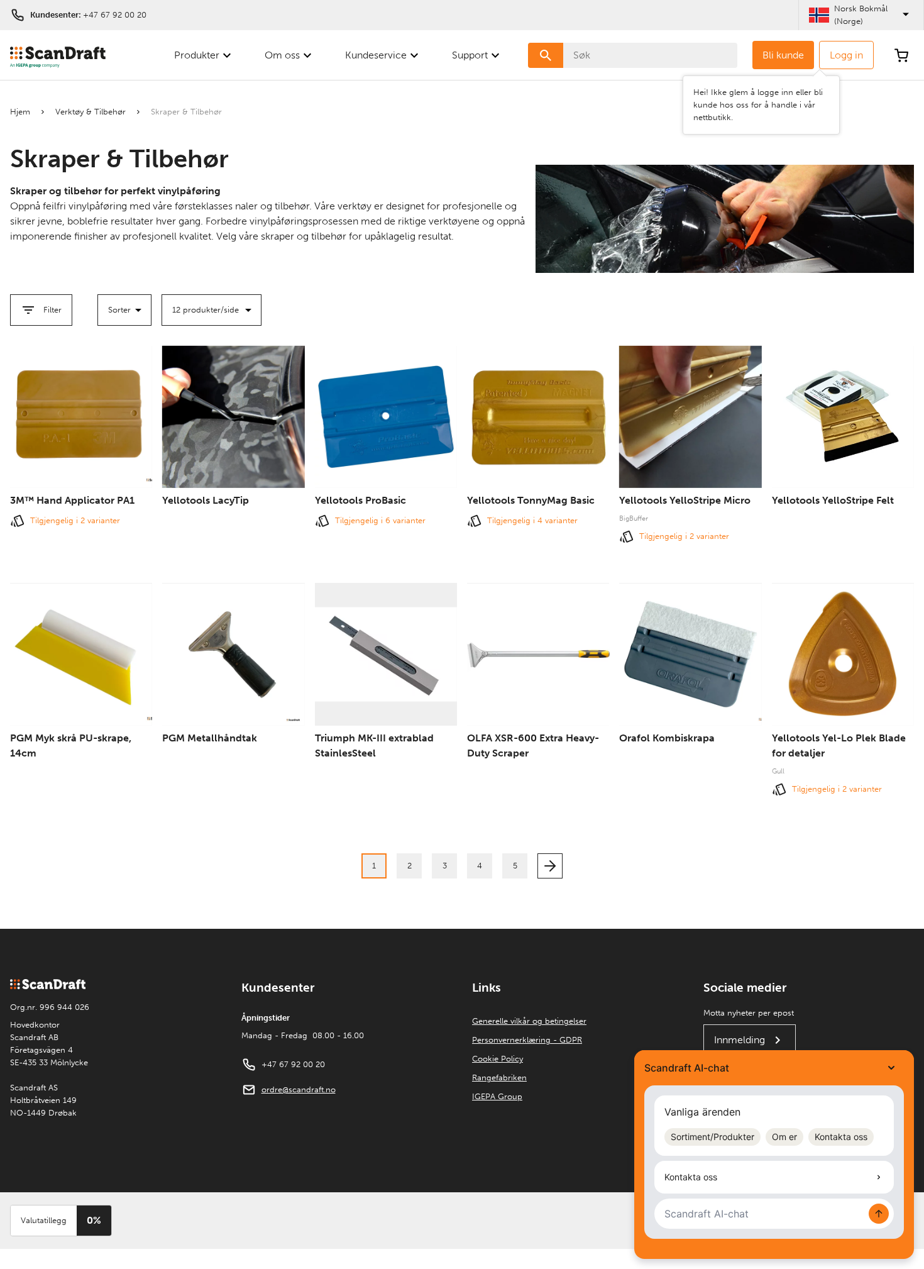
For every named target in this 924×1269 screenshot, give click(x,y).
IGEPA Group (497, 1096)
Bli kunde (783, 55)
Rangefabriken (499, 1077)
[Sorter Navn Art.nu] (124, 310)
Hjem (20, 111)
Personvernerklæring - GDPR (527, 1040)
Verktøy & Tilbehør (90, 111)
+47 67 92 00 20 (114, 14)
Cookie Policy (497, 1058)
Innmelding (739, 1040)
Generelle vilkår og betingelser (529, 1021)
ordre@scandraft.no (298, 1089)
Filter (52, 309)
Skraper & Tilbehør (186, 111)
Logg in (846, 55)
